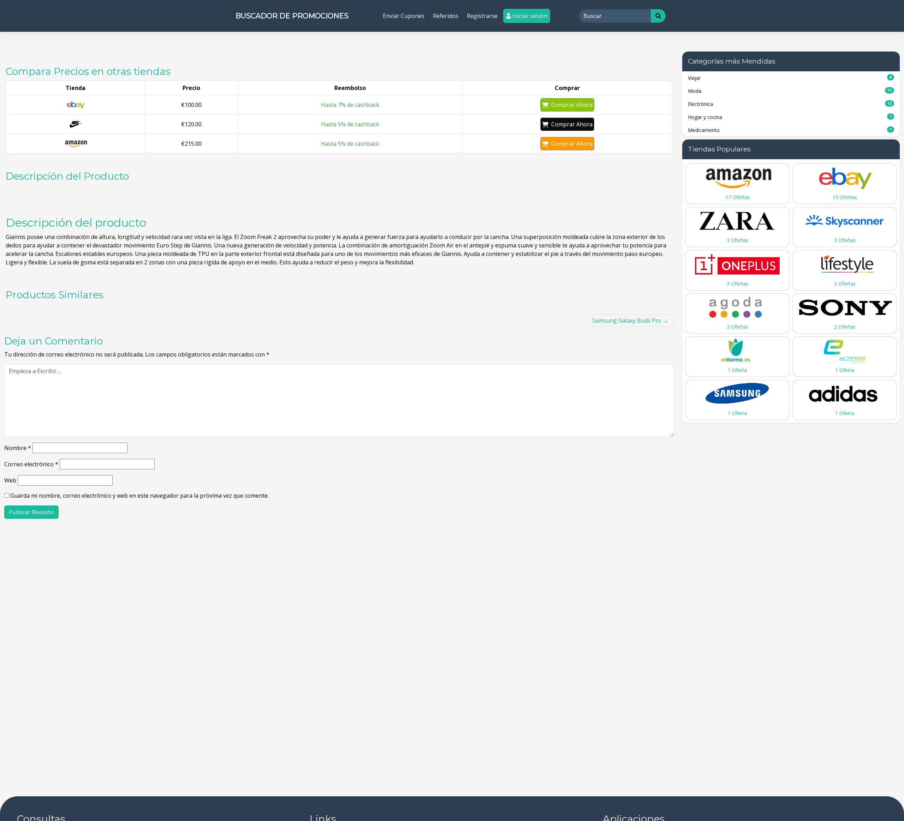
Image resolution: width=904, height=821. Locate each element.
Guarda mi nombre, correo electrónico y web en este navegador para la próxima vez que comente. (139, 495)
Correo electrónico (31, 464)
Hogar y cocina (790, 117)
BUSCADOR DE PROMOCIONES (292, 16)
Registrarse (482, 16)
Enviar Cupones (403, 16)
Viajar (790, 77)
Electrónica (790, 104)
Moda (790, 91)
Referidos (445, 16)
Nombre (17, 448)
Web (10, 480)
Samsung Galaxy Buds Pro (626, 320)
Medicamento (790, 130)
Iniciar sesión (529, 16)
